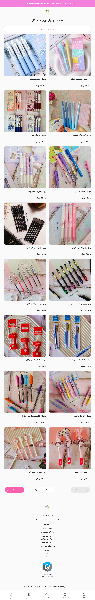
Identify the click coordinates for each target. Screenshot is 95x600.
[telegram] (37, 519)
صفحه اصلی (47, 524)
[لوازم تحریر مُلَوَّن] (47, 11)
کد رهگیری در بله (47, 536)
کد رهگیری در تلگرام (47, 539)
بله (48, 553)
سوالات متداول (47, 528)
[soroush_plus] (42, 519)
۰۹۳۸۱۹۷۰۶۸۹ (46, 515)
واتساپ (47, 550)
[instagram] (47, 519)
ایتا (47, 556)
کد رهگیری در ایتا (47, 542)
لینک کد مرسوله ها (48, 532)
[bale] (58, 519)
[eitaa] (52, 519)
